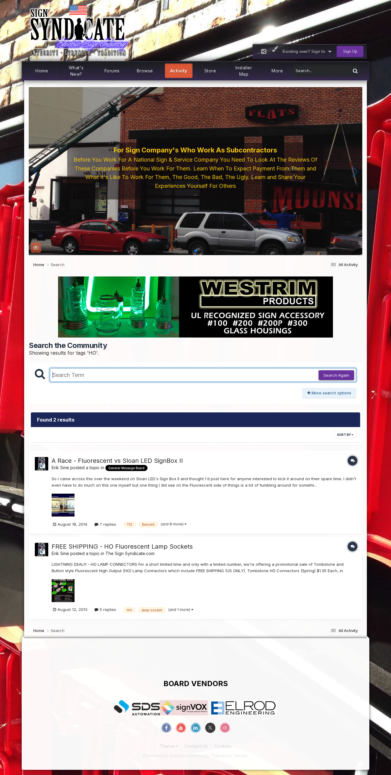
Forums (112, 70)
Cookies (223, 746)
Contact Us (196, 746)
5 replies (107, 609)
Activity (178, 70)
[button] (36, 171)
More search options (330, 392)
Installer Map (244, 71)
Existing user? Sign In (305, 51)
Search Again (336, 375)
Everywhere (331, 70)
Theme (167, 746)
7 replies (107, 524)
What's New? (76, 71)
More (277, 70)
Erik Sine (60, 467)
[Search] (355, 70)
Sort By (344, 435)
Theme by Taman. (229, 755)
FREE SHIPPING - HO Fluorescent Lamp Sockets (122, 546)
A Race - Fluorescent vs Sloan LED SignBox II (117, 460)
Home (41, 70)
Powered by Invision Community (176, 755)
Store (210, 70)
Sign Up (350, 51)
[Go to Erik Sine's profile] (41, 463)
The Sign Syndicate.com (130, 553)
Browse (145, 70)
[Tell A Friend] (264, 51)
